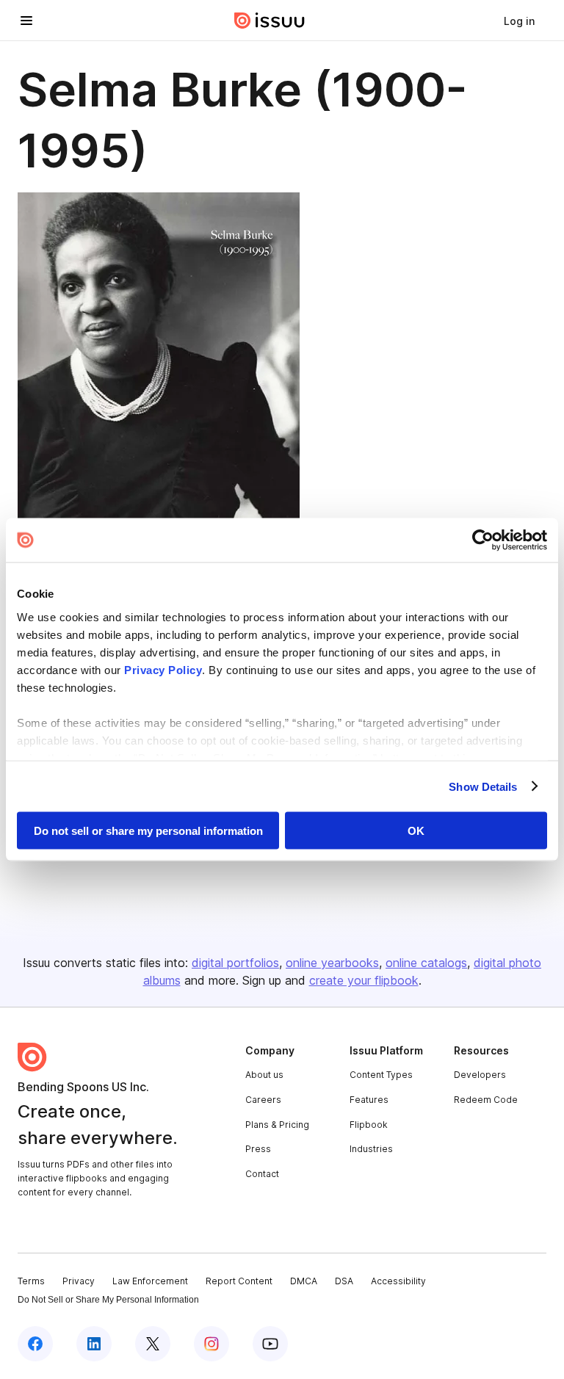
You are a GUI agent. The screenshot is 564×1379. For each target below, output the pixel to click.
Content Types (381, 1074)
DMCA (303, 1280)
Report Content (239, 1280)
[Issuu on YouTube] (270, 1343)
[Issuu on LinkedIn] (94, 1343)
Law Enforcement (150, 1280)
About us (264, 1074)
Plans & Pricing (277, 1124)
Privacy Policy (163, 669)
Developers (480, 1074)
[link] (519, 20)
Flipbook (369, 1124)
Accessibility (398, 1280)
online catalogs (426, 962)
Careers (263, 1099)
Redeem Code (486, 1099)
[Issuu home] (269, 20)
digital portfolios (235, 962)
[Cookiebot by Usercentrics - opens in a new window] (483, 540)
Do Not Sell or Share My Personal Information (108, 1300)
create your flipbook (364, 980)
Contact (262, 1173)
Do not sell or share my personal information (148, 831)
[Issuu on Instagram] (211, 1343)
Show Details (483, 786)
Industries (371, 1148)
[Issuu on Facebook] (35, 1343)
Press (258, 1148)
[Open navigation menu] (26, 20)
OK (416, 831)
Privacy (78, 1280)
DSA (344, 1280)
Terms (31, 1280)
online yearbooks (332, 962)
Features (369, 1099)
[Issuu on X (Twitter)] (152, 1343)
